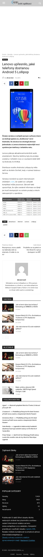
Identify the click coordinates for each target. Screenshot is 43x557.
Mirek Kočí (10, 78)
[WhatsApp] (26, 83)
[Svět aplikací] (21, 2)
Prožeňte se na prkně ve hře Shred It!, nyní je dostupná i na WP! (32, 250)
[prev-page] (3, 337)
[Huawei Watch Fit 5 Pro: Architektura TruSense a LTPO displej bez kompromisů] (8, 318)
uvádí (12, 182)
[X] (16, 83)
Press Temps (6, 435)
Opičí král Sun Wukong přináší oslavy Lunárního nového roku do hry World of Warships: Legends (20, 437)
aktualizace (12, 221)
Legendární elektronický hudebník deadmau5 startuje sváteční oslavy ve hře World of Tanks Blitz (19, 428)
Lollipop (33, 221)
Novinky (9, 54)
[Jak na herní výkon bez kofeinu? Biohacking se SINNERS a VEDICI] (8, 308)
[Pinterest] (21, 83)
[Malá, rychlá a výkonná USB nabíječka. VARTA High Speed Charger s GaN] (8, 390)
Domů (4, 54)
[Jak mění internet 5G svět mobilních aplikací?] (8, 330)
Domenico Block (7, 418)
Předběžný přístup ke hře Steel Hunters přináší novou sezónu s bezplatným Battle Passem (19, 420)
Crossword (6, 412)
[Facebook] (11, 83)
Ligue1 (4, 405)
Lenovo (27, 221)
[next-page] (7, 337)
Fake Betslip (6, 426)
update (5, 225)
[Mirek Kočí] (3, 78)
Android (20, 221)
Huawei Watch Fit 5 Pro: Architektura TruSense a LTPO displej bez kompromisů (28, 318)
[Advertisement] (21, 28)
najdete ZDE (30, 529)
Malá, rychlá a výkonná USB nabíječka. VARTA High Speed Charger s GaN (26, 389)
